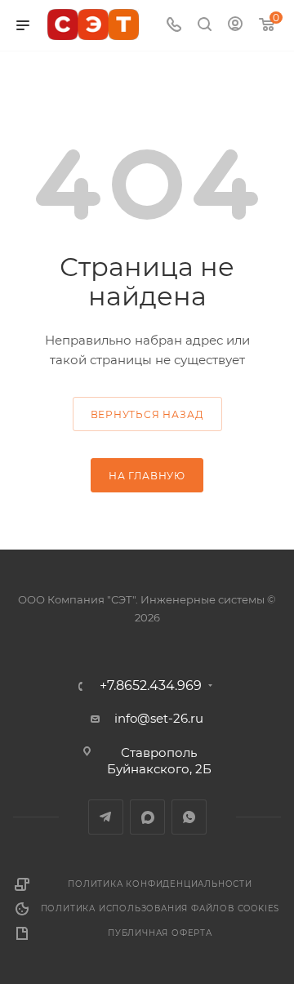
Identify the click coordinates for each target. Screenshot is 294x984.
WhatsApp (189, 817)
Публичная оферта (160, 933)
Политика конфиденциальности (160, 884)
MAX (147, 817)
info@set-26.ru (158, 718)
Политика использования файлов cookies (160, 908)
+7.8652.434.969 (151, 685)
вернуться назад (147, 414)
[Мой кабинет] (235, 25)
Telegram (105, 817)
